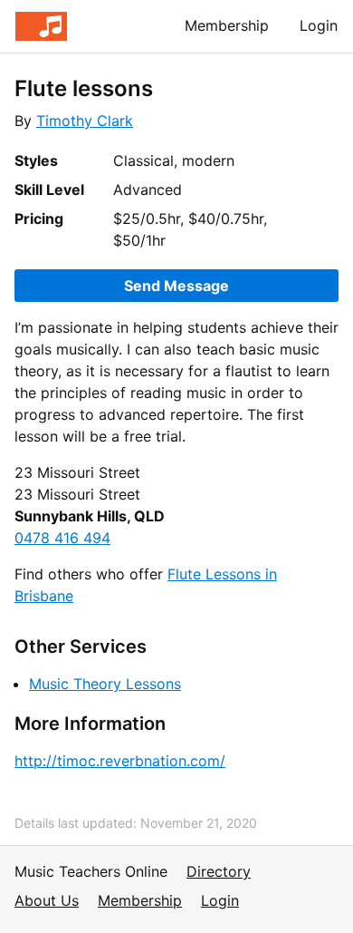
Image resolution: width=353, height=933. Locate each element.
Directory (218, 871)
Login (319, 25)
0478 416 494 (62, 538)
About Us (46, 900)
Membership (227, 25)
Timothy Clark (84, 121)
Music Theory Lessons (105, 684)
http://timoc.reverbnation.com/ (119, 761)
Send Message (176, 286)
